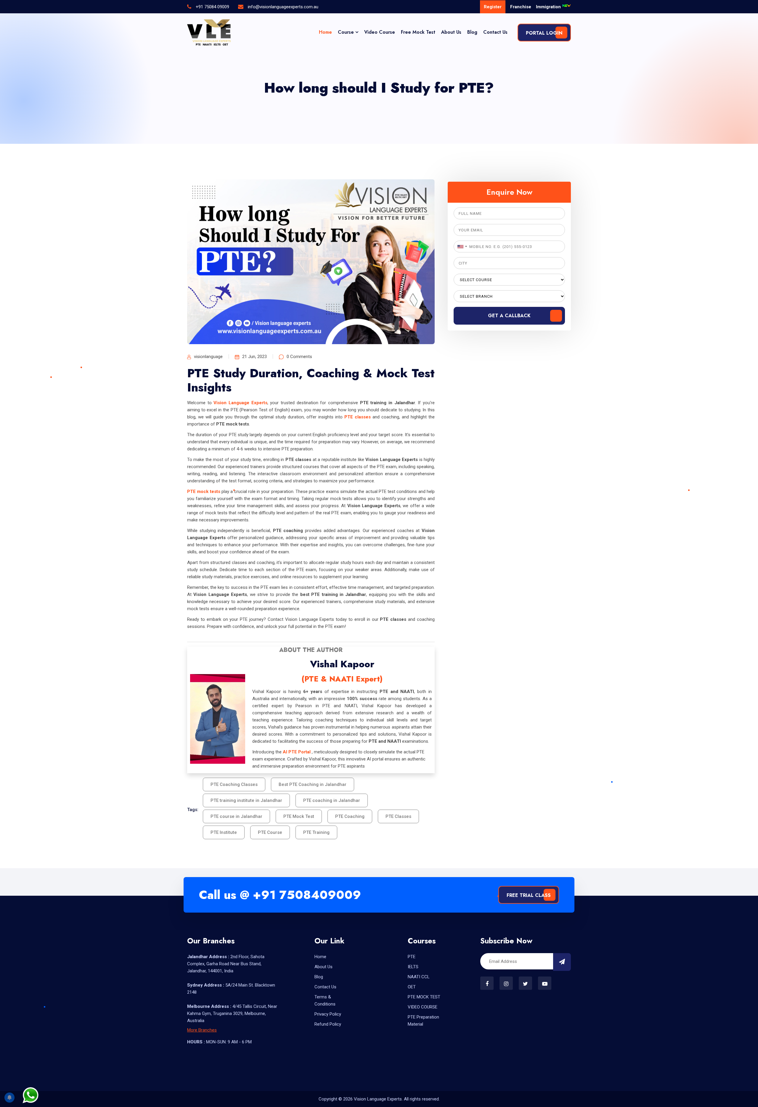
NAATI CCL (419, 976)
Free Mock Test (418, 32)
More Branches (202, 1030)
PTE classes (357, 417)
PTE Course (270, 832)
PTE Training (316, 832)
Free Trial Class (529, 895)
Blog (472, 32)
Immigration (549, 6)
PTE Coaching (349, 816)
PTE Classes (398, 816)
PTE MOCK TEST (424, 997)
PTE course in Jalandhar (236, 816)
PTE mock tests (203, 491)
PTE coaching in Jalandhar (331, 800)
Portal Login (544, 33)
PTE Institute (224, 832)
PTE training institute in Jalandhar (246, 800)
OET (412, 987)
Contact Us (495, 32)
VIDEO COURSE (422, 1007)
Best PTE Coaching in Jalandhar (312, 784)
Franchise (520, 6)
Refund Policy (327, 1024)
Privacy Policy (327, 1014)
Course (346, 32)
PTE (411, 956)
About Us (451, 32)
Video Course (379, 32)
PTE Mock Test (298, 816)
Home (325, 32)
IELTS (413, 966)
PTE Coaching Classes (234, 784)
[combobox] (461, 246)
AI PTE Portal (297, 752)
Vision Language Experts (240, 402)
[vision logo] (209, 32)
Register (493, 6)
